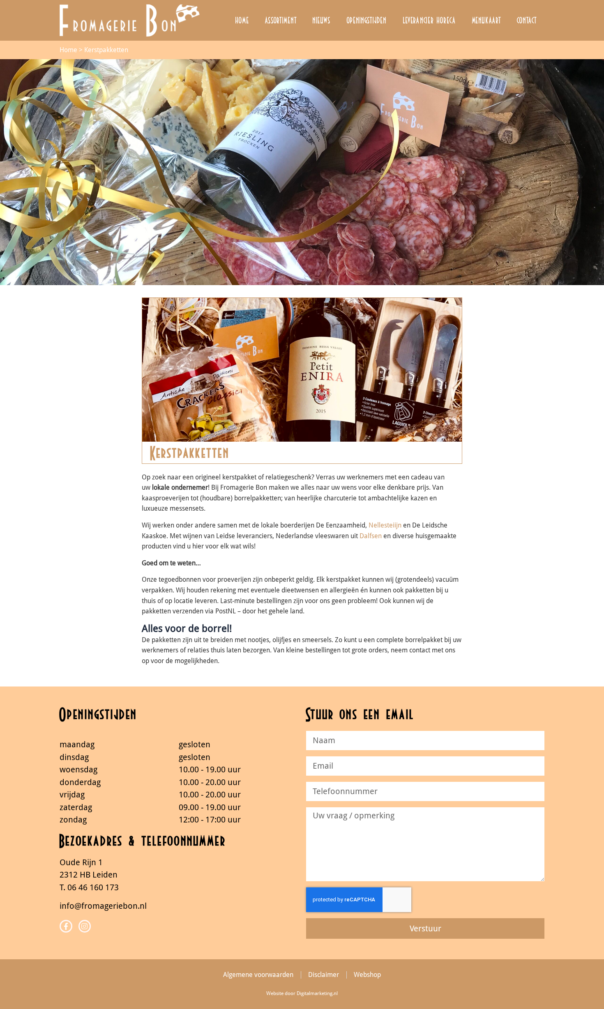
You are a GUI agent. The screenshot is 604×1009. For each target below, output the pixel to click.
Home (242, 20)
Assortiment (280, 20)
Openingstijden (367, 20)
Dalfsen (371, 536)
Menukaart (486, 20)
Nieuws (321, 20)
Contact (526, 20)
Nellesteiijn (385, 525)
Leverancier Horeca (429, 20)
